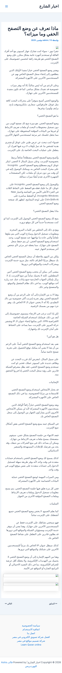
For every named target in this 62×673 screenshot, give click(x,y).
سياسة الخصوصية (31, 625)
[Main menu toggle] (6, 6)
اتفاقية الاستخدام (31, 629)
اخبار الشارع (49, 6)
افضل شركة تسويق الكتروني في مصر (31, 637)
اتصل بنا (31, 633)
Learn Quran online (31, 644)
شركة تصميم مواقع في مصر (31, 640)
